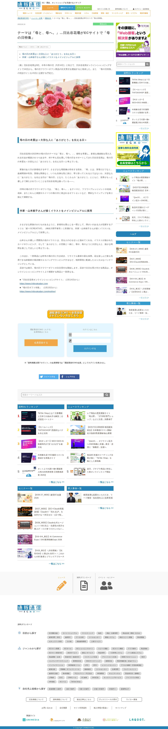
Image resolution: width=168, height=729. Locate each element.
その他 (69, 641)
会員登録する (41, 342)
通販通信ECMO (23, 18)
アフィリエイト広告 (109, 657)
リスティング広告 (91, 657)
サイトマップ (120, 708)
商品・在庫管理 (112, 633)
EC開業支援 (53, 633)
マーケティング (117, 13)
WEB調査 (100, 673)
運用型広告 (77, 661)
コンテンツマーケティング (58, 661)
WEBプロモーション (129, 657)
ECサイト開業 (54, 648)
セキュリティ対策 (55, 641)
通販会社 (59, 13)
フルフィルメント (130, 669)
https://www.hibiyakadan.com (34, 284)
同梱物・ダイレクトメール (70, 669)
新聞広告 (109, 661)
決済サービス (72, 653)
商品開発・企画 (54, 657)
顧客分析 (52, 669)
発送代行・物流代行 (72, 657)
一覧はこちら (55, 482)
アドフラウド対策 (132, 677)
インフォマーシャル (56, 665)
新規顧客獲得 (81, 641)
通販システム (110, 637)
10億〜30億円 (99, 689)
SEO (143, 657)
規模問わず (125, 689)
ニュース (50, 7)
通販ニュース (27, 13)
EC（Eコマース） (43, 47)
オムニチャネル (114, 673)
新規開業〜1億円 (55, 689)
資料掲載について (121, 9)
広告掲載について (36, 699)
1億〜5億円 (70, 689)
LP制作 (51, 677)
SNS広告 (95, 677)
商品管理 (101, 653)
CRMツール (72, 677)
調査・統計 (105, 13)
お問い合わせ (47, 708)
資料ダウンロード (67, 7)
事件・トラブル (131, 13)
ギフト (32, 47)
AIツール (63, 682)
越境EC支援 (53, 673)
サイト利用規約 (80, 708)
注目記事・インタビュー (44, 13)
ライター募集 (131, 699)
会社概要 (63, 708)
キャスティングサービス (112, 677)
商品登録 (144, 648)
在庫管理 (115, 669)
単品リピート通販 (126, 637)
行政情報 (95, 13)
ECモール (68, 13)
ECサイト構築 (118, 648)
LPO (86, 665)
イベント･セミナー (83, 7)
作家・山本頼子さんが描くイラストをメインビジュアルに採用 (51, 57)
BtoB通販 (140, 637)
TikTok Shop (76, 682)
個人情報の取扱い (101, 708)
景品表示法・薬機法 (132, 673)
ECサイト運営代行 (55, 653)
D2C (61, 677)
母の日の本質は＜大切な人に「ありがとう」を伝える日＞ (49, 54)
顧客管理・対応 (54, 637)
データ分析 (80, 637)
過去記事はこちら (84, 699)
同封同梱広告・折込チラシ (126, 661)
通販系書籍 (144, 13)
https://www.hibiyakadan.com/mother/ (38, 291)
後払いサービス (87, 653)
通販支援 (78, 13)
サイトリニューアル (70, 633)
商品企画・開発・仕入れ (131, 633)
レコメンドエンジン (109, 665)
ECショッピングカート (84, 648)
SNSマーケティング (93, 661)
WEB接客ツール (74, 665)
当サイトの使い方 (103, 9)
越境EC (68, 637)
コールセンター (94, 637)
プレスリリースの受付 (108, 699)
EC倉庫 (84, 677)
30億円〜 (112, 689)
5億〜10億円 (84, 689)
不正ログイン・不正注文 (83, 673)
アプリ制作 (132, 648)
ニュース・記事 (36, 18)
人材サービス (96, 641)
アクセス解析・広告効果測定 (131, 665)
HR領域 (52, 682)
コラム (86, 13)
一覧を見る (143, 128)
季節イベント (23, 47)
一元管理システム (116, 653)
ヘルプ (133, 234)
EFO (95, 665)
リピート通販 (103, 648)
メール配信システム (134, 653)
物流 (99, 633)
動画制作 (88, 669)
